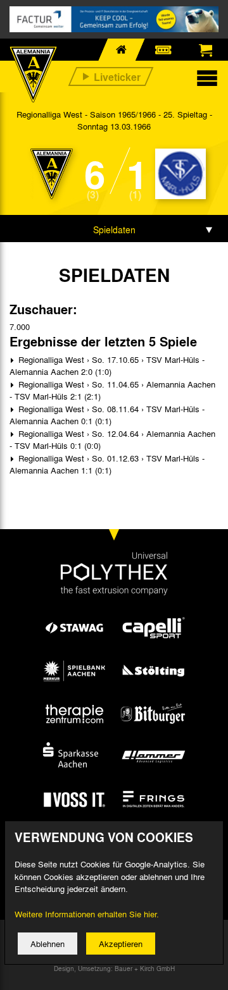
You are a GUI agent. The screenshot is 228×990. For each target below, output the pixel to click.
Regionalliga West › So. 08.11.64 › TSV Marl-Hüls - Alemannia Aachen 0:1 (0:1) (107, 415)
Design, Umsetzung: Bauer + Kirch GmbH (114, 968)
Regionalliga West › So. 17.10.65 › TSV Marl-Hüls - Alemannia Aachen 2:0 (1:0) (107, 365)
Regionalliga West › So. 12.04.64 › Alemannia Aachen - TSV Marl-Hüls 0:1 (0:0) (112, 439)
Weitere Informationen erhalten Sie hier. (87, 914)
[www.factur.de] (114, 19)
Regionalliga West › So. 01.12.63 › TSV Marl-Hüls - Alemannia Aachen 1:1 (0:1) (107, 464)
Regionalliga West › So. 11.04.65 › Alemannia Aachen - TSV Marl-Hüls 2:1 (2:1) (112, 390)
